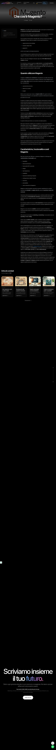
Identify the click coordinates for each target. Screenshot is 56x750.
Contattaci (52, 2)
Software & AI (19, 3)
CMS (28, 12)
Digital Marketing (11, 3)
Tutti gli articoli (27, 300)
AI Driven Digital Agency (26, 3)
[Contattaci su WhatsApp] (52, 746)
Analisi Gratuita (44, 3)
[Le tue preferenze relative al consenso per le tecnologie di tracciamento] (1, 562)
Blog (34, 2)
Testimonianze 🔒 (39, 3)
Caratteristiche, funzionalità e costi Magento (9, 35)
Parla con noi (28, 697)
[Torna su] (53, 382)
